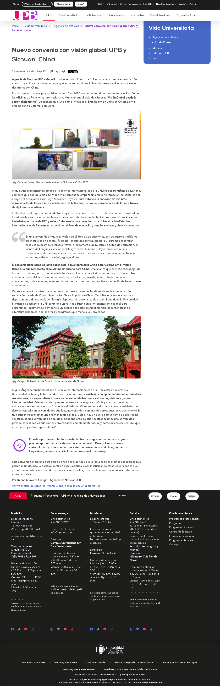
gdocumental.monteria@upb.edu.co (105, 534)
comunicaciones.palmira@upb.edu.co (145, 541)
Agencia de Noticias (66, 26)
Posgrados (175, 523)
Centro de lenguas (180, 531)
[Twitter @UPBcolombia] (19, 630)
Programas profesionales (184, 518)
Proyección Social (186, 15)
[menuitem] (49, 17)
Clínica (122, 4)
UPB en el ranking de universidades (83, 496)
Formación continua (181, 536)
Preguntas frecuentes (44, 496)
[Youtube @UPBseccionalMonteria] (104, 630)
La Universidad (94, 15)
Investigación (116, 15)
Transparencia (134, 4)
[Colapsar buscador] (194, 3)
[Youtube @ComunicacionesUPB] (25, 630)
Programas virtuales (181, 527)
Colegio (174, 544)
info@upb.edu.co (61, 532)
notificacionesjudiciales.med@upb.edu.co (26, 608)
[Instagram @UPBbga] (72, 630)
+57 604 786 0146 (100, 522)
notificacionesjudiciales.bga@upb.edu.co (66, 591)
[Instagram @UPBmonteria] (111, 630)
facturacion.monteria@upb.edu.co (105, 541)
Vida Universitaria (160, 15)
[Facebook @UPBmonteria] (91, 630)
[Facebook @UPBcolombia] (12, 630)
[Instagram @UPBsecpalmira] (151, 630)
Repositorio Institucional (33, 662)
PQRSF (18, 496)
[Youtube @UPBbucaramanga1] (65, 630)
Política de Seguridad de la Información (134, 662)
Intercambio (137, 15)
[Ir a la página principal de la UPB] (25, 15)
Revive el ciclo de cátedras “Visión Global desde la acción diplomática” (57, 486)
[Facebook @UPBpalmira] (131, 630)
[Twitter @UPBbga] (58, 630)
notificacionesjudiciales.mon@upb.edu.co (105, 598)
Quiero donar (64, 4)
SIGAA (81, 4)
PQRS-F (100, 4)
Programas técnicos (181, 540)
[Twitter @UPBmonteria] (98, 630)
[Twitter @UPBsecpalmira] (137, 630)
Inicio (49, 15)
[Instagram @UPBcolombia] (32, 630)
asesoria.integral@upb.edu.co (26, 537)
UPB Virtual (112, 4)
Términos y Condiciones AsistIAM (79, 669)
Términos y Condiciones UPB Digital (179, 662)
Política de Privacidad (96, 662)
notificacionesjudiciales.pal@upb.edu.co (145, 604)
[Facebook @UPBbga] (52, 630)
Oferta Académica (69, 15)
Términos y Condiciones (65, 662)
